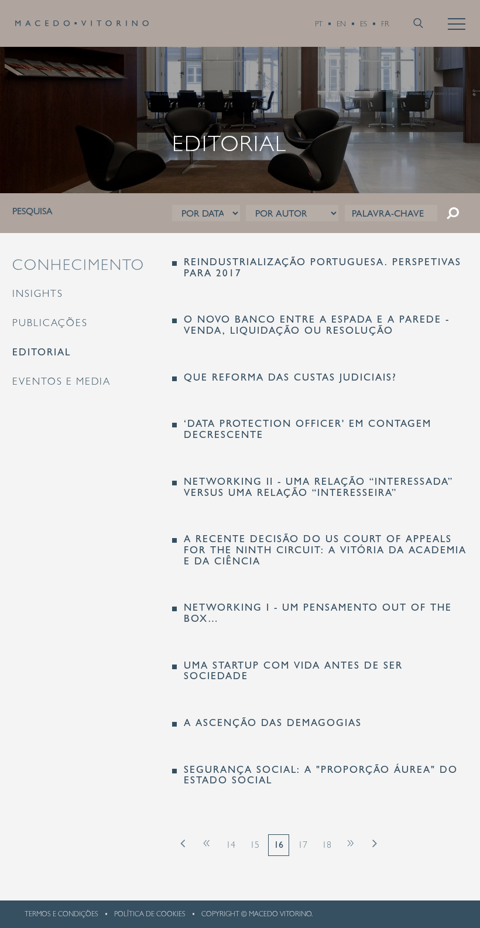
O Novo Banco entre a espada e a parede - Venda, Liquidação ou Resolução (317, 324)
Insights (37, 293)
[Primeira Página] (182, 842)
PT (319, 23)
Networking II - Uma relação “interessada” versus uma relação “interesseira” (318, 487)
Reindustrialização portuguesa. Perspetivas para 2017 (322, 267)
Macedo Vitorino (82, 24)
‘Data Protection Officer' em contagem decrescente (307, 429)
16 (278, 844)
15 (254, 844)
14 (230, 844)
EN (341, 23)
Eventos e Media (61, 381)
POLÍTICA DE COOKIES (150, 914)
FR (385, 23)
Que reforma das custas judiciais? (290, 377)
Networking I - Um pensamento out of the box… (318, 613)
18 (326, 844)
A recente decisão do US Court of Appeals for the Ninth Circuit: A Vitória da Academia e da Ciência (325, 549)
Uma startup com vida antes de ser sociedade (293, 671)
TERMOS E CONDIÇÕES (61, 914)
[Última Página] (374, 842)
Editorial (41, 352)
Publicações (50, 322)
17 (302, 844)
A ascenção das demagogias (273, 722)
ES (363, 23)
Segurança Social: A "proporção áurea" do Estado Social (321, 775)
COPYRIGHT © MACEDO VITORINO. (257, 914)
